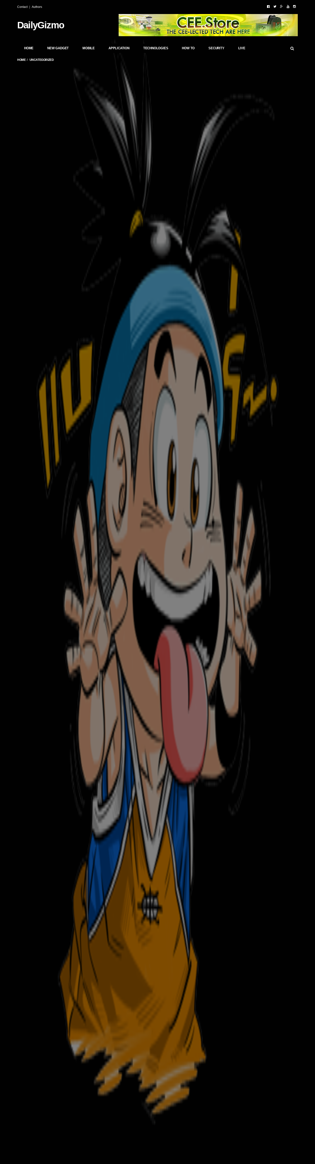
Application (119, 48)
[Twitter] (274, 6)
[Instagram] (294, 6)
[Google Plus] (281, 6)
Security (216, 48)
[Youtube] (288, 6)
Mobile (88, 48)
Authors (37, 7)
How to (188, 48)
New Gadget (58, 48)
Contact (22, 7)
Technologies (155, 48)
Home (28, 48)
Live (241, 48)
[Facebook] (268, 6)
